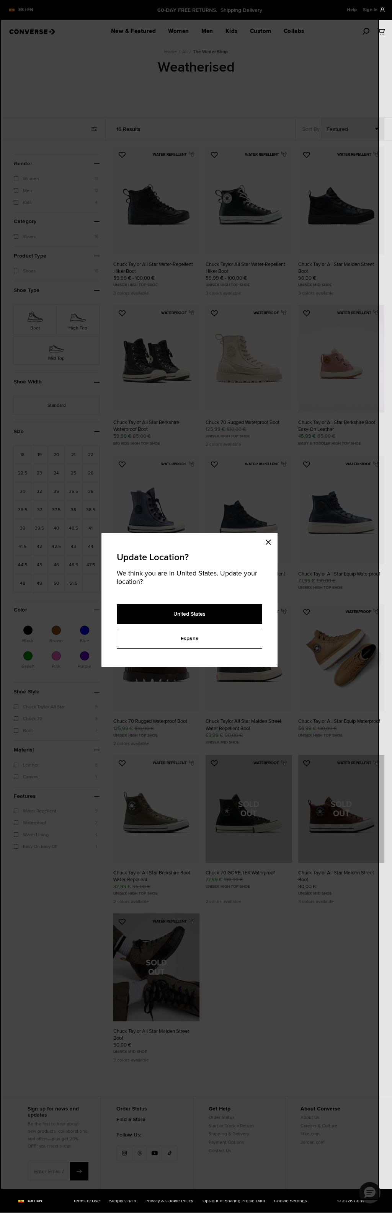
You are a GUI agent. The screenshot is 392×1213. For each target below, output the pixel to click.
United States (189, 614)
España (190, 638)
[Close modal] (271, 540)
